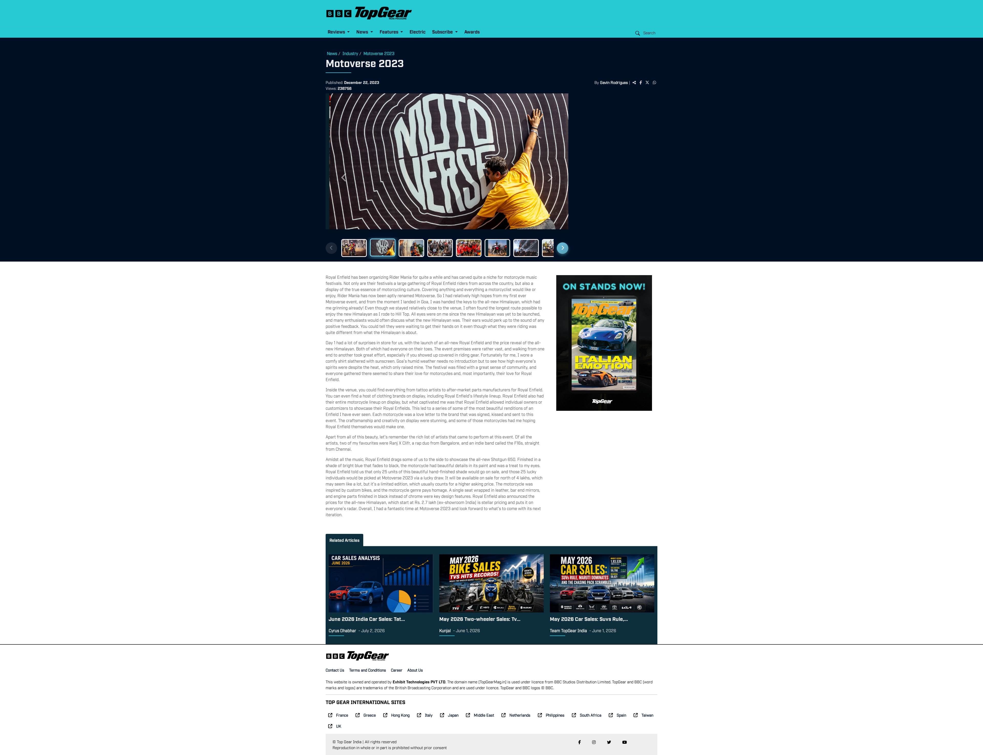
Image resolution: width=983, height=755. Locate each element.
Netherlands (519, 715)
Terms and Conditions (367, 669)
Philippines (555, 715)
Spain (621, 715)
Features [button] (389, 31)
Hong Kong (400, 715)
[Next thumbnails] (562, 248)
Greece (370, 715)
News (332, 53)
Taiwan (647, 715)
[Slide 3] (411, 248)
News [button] (362, 31)
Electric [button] (417, 31)
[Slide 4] (440, 248)
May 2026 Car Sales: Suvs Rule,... (589, 619)
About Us (415, 669)
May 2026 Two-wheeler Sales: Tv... (479, 619)
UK (338, 726)
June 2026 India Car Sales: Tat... (367, 619)
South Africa (590, 715)
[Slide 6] (497, 248)
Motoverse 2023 (379, 53)
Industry (350, 53)
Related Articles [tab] (344, 540)
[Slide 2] (383, 247)
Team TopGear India (568, 630)
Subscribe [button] (443, 31)
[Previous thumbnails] (331, 248)
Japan (453, 715)
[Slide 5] (469, 248)
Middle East (484, 715)
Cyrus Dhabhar (342, 630)
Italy (429, 715)
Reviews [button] (337, 31)
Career (396, 669)
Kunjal (445, 630)
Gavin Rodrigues (614, 82)
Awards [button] (472, 31)
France (342, 715)
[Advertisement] (615, 173)
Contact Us (335, 669)
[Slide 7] (526, 248)
